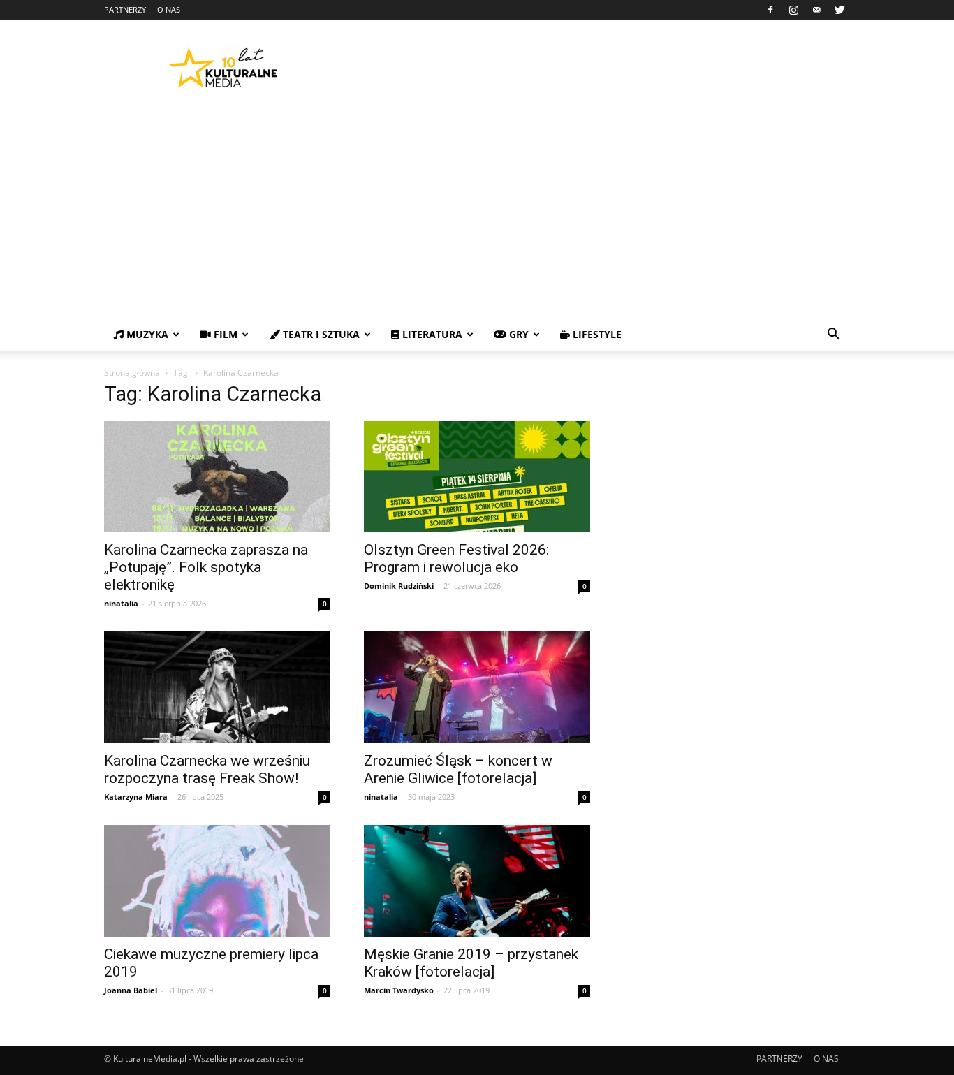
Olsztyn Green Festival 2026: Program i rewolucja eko (456, 558)
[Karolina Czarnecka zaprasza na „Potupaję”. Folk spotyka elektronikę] (217, 476)
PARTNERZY (125, 9)
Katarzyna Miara (136, 796)
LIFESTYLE (596, 334)
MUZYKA (146, 334)
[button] (833, 335)
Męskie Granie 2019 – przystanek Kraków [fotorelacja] (471, 963)
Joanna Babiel (130, 990)
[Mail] (816, 10)
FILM (224, 334)
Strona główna (132, 373)
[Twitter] (839, 10)
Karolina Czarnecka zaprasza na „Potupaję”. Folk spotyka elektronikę (206, 567)
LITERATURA (430, 334)
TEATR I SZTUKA (320, 334)
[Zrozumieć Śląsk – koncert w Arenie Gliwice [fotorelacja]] (477, 687)
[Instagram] (793, 10)
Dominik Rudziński (399, 585)
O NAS (168, 9)
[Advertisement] (477, 213)
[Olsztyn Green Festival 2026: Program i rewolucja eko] (477, 476)
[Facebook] (770, 10)
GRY (517, 334)
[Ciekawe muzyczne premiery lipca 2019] (217, 881)
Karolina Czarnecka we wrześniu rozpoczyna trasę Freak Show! (207, 769)
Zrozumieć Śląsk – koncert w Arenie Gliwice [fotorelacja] (458, 769)
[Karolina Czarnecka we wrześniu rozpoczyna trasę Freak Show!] (217, 687)
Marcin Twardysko (399, 990)
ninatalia (121, 603)
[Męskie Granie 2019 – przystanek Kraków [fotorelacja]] (477, 881)
